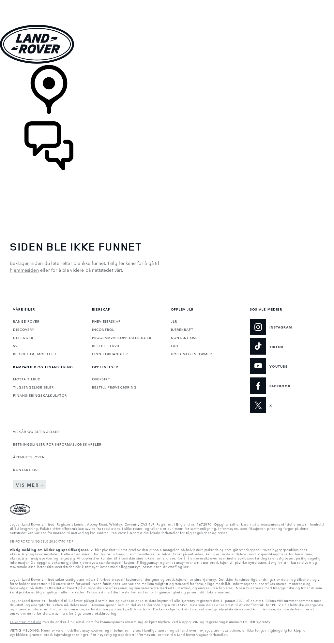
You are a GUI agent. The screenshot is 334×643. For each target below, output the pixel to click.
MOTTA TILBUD (27, 378)
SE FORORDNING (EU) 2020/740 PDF (42, 540)
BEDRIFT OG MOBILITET (35, 353)
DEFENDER (23, 337)
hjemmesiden (24, 270)
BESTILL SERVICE (107, 345)
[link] (167, 93)
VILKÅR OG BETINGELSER (36, 431)
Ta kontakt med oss (25, 621)
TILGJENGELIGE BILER (33, 387)
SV (15, 345)
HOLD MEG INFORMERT (192, 353)
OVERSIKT (101, 378)
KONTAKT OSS (184, 337)
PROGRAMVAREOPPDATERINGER (121, 337)
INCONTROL (103, 329)
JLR (174, 321)
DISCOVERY (23, 329)
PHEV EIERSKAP (106, 321)
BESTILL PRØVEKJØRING (114, 387)
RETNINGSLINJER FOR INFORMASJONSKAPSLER (57, 444)
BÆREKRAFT (182, 329)
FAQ (174, 345)
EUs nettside (140, 608)
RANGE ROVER (26, 321)
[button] (167, 3)
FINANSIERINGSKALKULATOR (40, 395)
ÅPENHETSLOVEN (29, 456)
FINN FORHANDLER (110, 353)
